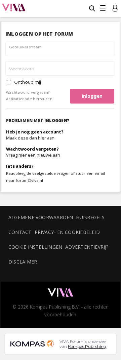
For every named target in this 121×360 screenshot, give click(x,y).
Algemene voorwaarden (40, 217)
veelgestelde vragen (51, 173)
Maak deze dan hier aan (30, 138)
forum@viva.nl (29, 180)
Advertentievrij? (87, 247)
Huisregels (90, 217)
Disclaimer (22, 261)
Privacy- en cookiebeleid (67, 232)
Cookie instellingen (35, 247)
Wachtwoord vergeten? (28, 92)
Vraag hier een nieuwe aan (33, 155)
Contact (20, 232)
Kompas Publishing (87, 346)
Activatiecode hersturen (29, 98)
